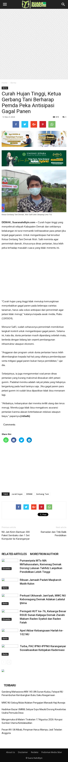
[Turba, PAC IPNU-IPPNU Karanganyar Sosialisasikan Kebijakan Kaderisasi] (10, 650)
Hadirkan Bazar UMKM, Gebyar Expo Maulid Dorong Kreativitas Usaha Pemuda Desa (34, 711)
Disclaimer (23, 752)
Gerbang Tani (42, 494)
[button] (63, 4)
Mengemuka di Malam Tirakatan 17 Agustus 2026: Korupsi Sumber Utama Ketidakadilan (32, 721)
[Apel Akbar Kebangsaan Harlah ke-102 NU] (10, 634)
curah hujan (17, 494)
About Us (10, 752)
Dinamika (7, 568)
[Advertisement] (34, 44)
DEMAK (29, 494)
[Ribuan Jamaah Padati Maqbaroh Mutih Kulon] (10, 583)
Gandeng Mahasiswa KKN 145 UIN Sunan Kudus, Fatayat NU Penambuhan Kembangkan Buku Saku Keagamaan (32, 693)
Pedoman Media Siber (51, 752)
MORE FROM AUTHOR (44, 554)
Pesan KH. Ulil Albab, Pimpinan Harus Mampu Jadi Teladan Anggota (32, 731)
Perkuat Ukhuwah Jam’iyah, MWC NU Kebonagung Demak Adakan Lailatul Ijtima (43, 599)
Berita (13, 82)
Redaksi (34, 752)
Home (4, 82)
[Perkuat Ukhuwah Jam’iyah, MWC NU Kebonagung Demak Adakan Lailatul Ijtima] (10, 599)
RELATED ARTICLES (14, 554)
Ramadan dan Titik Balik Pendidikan (53, 533)
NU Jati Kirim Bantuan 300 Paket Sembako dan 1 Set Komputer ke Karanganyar (16, 535)
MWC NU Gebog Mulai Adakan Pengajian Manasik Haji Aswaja (33, 702)
